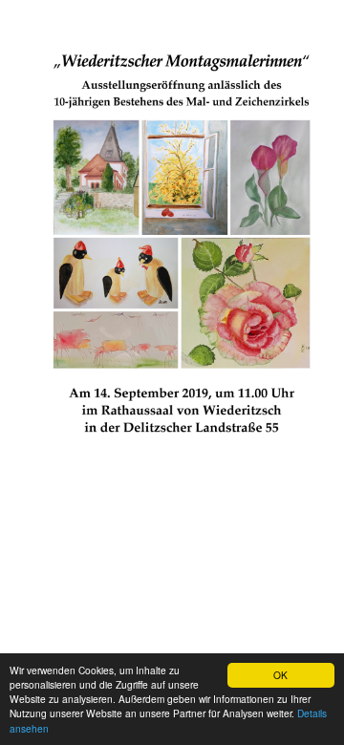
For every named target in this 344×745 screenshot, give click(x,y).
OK (280, 675)
